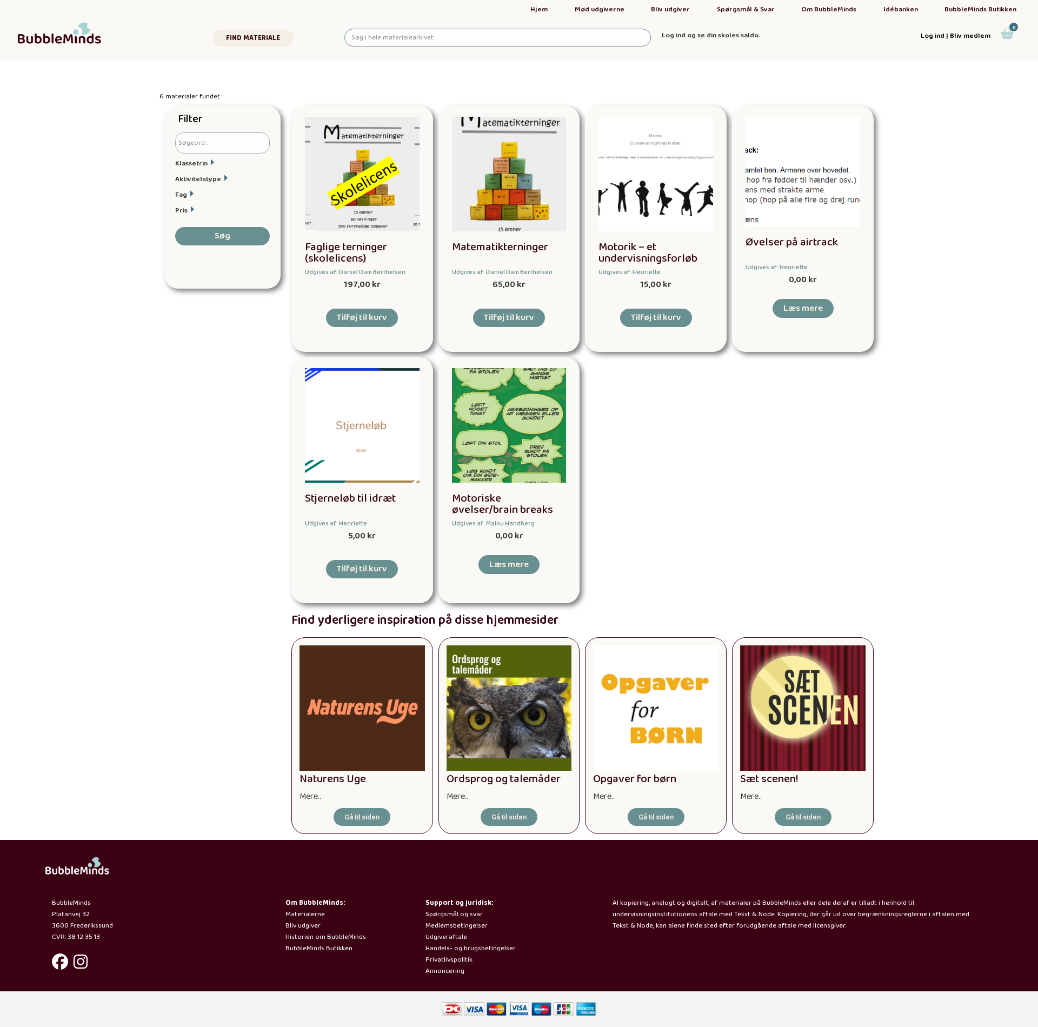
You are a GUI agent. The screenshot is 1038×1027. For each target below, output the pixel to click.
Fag (181, 195)
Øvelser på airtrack (792, 242)
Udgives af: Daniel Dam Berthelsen (355, 272)
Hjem (539, 9)
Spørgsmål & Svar (746, 9)
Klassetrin (191, 163)
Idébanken (900, 9)
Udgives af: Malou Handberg (493, 523)
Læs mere (803, 308)
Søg (222, 236)
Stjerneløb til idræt (350, 499)
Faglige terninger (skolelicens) (346, 253)
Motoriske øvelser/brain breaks (502, 504)
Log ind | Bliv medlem (955, 36)
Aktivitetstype (198, 179)
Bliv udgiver (670, 9)
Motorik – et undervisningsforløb (647, 253)
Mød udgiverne (599, 9)
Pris (181, 210)
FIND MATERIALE (253, 38)
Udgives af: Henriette (629, 272)
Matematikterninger (500, 247)
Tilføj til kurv (362, 317)
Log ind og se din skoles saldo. (711, 35)
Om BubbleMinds (828, 9)
